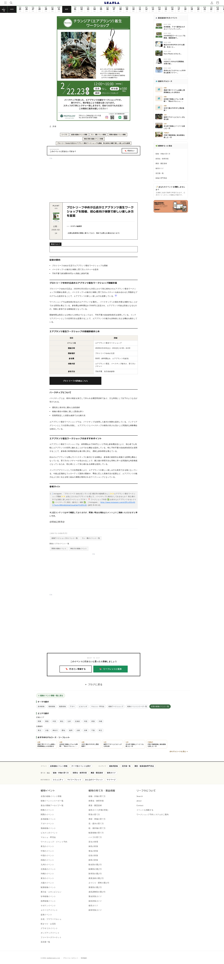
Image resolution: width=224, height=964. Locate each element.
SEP (66, 9)
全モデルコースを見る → (179, 751)
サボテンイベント (48, 906)
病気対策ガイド (95, 901)
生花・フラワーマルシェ (51, 919)
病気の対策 (93, 846)
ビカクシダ (83, 706)
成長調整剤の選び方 (97, 892)
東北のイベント (47, 846)
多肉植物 (41, 706)
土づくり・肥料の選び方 (99, 883)
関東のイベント (47, 810)
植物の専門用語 (161, 178)
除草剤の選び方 (95, 874)
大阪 (46, 730)
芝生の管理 (93, 842)
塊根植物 (51, 706)
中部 (54, 721)
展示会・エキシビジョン (51, 892)
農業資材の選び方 (96, 878)
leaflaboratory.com (53, 958)
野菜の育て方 (94, 814)
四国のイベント (47, 860)
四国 (93, 721)
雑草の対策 (93, 860)
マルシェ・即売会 (97, 706)
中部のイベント (47, 851)
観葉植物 (62, 706)
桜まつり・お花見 (48, 924)
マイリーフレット (74, 780)
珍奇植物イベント (48, 896)
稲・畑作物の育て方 (97, 828)
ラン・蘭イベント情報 (98, 134)
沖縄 (100, 721)
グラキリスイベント (49, 928)
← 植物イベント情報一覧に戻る (50, 695)
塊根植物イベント (48, 828)
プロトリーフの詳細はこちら (75, 381)
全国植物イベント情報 (59, 766)
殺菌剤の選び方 (95, 869)
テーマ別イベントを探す (81, 766)
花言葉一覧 (160, 173)
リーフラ (64, 134)
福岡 (70, 730)
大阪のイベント (47, 883)
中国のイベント (47, 855)
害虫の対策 (93, 851)
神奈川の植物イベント (78, 548)
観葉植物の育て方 (96, 833)
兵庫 (85, 730)
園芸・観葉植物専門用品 (144, 766)
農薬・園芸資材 (161, 163)
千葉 (93, 730)
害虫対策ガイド (95, 896)
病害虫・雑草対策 (162, 159)
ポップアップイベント (50, 933)
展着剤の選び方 (95, 887)
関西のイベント (47, 814)
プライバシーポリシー (70, 958)
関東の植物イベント (59, 548)
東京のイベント (47, 878)
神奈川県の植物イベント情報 (93, 139)
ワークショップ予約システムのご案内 (152, 814)
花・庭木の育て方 (96, 824)
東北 (61, 721)
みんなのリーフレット (94, 780)
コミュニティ (58, 780)
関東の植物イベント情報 (117, 134)
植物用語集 (113, 766)
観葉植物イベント (48, 887)
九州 (69, 721)
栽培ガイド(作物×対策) (98, 810)
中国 (85, 721)
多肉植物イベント (48, 819)
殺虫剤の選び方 (95, 864)
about (139, 801)
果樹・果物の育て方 (97, 819)
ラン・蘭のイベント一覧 (91, 538)
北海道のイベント (48, 869)
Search (139, 796)
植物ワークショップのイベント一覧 (65, 538)
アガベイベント (47, 824)
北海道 (77, 721)
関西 (46, 721)
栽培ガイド (160, 168)
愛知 (63, 730)
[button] (5, 3)
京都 (78, 730)
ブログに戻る (95, 684)
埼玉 (100, 730)
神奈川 (55, 730)
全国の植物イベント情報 (79, 134)
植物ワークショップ (115, 706)
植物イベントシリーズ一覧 (137, 706)
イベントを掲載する (144, 810)
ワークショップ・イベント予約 (54, 842)
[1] (116, 295)
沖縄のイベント (47, 874)
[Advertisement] (94, 178)
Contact (139, 805)
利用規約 (84, 958)
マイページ (111, 780)
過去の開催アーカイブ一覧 (52, 805)
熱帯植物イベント (48, 901)
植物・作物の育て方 (163, 154)
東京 (39, 730)
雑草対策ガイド (95, 910)
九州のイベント (47, 864)
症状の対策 (93, 855)
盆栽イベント (46, 915)
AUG (12, 9)
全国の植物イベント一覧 (160, 706)
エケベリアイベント (49, 910)
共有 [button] (54, 126)
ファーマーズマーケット (51, 937)
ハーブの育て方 (95, 837)
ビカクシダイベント (49, 833)
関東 (39, 721)
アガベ (72, 706)
